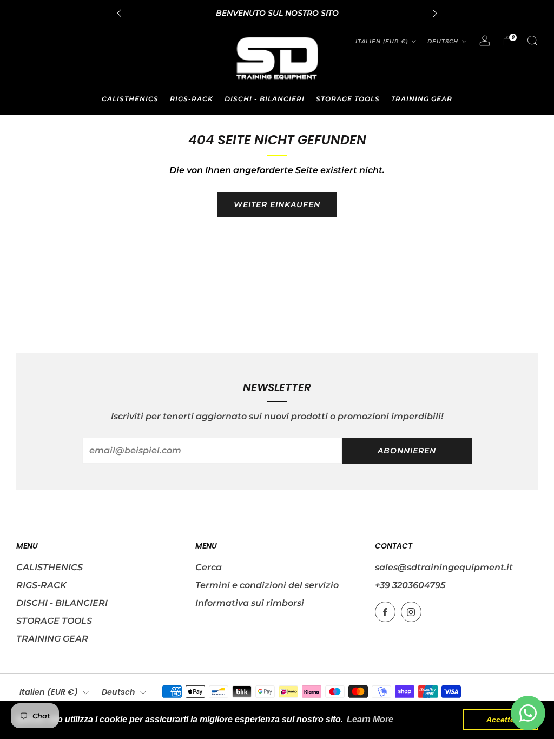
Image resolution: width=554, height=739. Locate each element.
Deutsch (442, 41)
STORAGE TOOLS (348, 99)
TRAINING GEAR (421, 99)
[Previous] (119, 13)
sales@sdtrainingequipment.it (444, 567)
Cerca (208, 567)
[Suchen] (532, 40)
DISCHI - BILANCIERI (265, 99)
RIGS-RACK (191, 99)
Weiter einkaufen (277, 204)
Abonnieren (407, 451)
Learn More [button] (370, 719)
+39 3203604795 (410, 585)
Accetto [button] (500, 719)
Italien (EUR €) (381, 41)
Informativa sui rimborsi (249, 603)
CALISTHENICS (130, 99)
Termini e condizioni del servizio (267, 585)
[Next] (435, 13)
